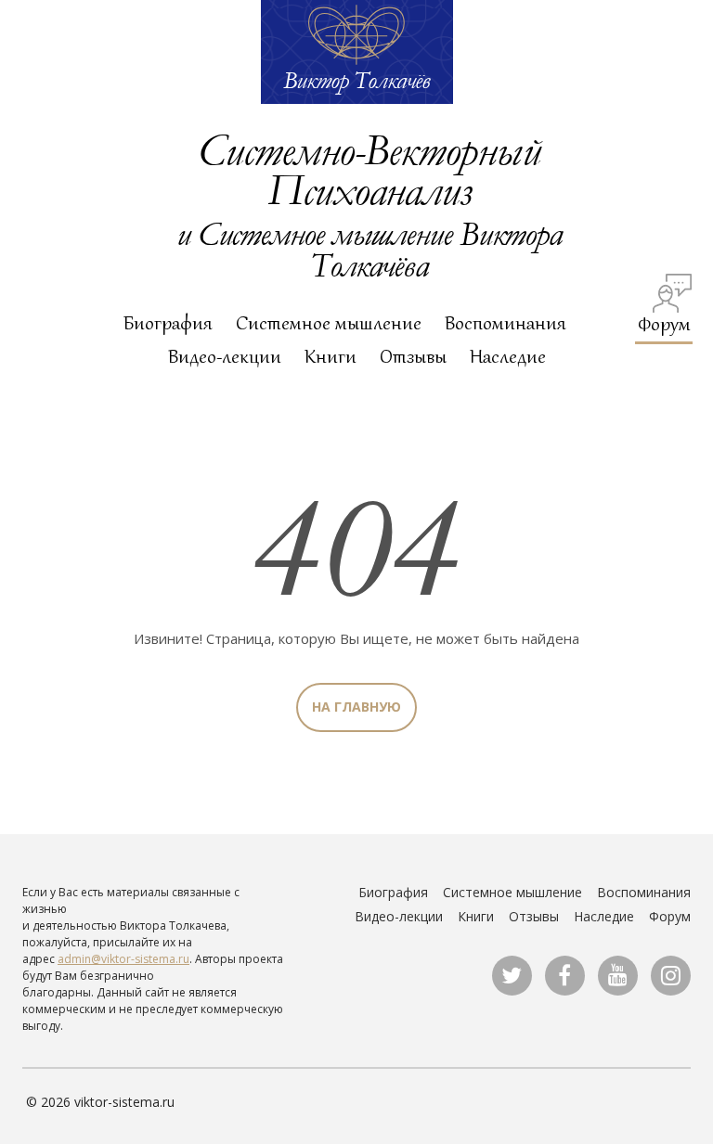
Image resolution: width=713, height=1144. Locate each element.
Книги (330, 356)
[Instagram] (671, 976)
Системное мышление (328, 323)
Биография (168, 323)
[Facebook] (565, 976)
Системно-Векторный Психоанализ (368, 169)
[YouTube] (618, 976)
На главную (356, 706)
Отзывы (413, 356)
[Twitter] (512, 976)
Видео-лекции (224, 356)
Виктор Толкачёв (356, 79)
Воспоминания (505, 323)
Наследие (508, 356)
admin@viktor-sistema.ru (123, 959)
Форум (664, 323)
